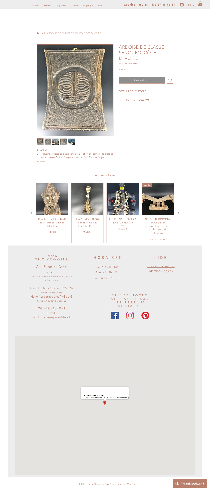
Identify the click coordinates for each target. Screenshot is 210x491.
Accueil (41, 33)
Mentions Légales (161, 271)
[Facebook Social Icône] (115, 315)
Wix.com (131, 484)
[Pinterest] (145, 315)
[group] (105, 213)
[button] (200, 3)
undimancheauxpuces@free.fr (52, 317)
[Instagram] (130, 315)
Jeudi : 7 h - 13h (108, 267)
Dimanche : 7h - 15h (107, 278)
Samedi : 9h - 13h (107, 272)
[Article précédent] (31, 213)
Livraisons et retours (161, 266)
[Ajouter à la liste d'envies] (170, 80)
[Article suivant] (178, 213)
